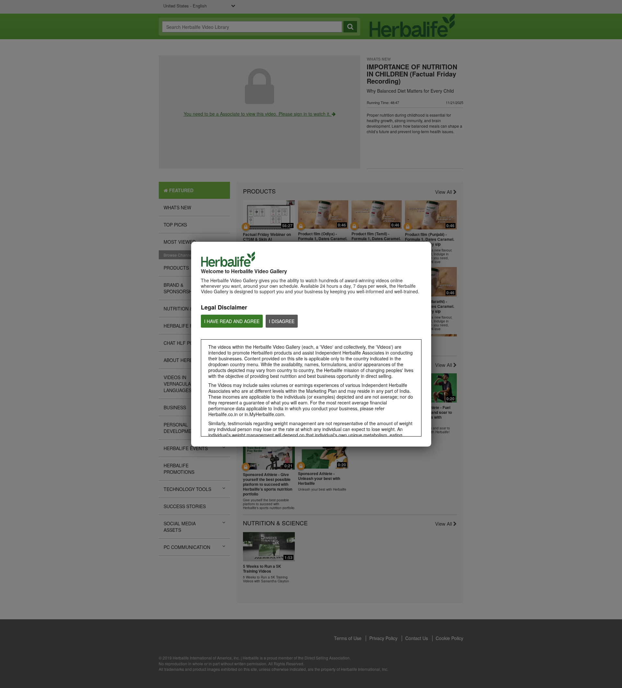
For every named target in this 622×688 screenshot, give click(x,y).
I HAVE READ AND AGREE (231, 321)
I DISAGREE (281, 321)
